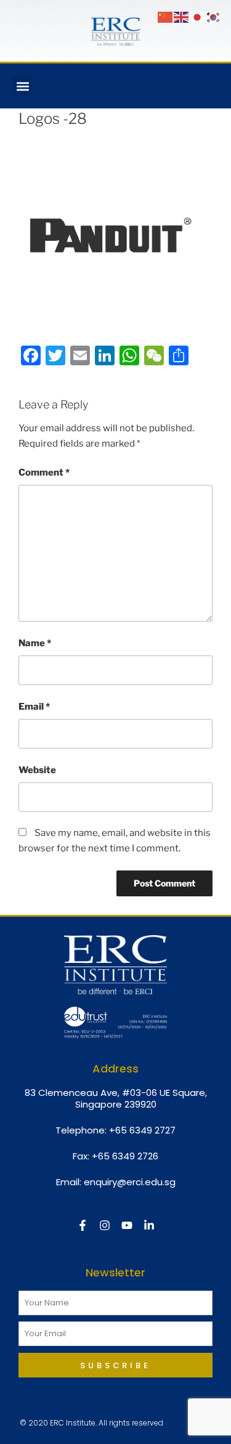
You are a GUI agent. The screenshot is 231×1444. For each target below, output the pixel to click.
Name (34, 643)
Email (34, 706)
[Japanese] (198, 16)
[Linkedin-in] (149, 1225)
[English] (182, 16)
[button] (22, 86)
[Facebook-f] (82, 1225)
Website (37, 770)
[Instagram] (105, 1225)
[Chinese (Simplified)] (166, 16)
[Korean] (214, 16)
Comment (44, 472)
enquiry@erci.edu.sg (130, 1181)
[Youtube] (127, 1225)
